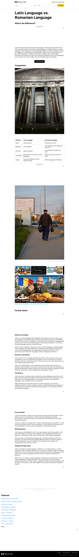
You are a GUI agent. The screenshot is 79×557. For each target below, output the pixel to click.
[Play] (54, 270)
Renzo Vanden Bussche (53, 135)
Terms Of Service (66, 552)
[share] (61, 279)
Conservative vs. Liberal (8, 507)
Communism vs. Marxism (8, 510)
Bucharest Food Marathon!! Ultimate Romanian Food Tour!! (39, 277)
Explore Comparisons (58, 2)
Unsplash (62, 135)
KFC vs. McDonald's (7, 524)
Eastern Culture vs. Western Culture (11, 501)
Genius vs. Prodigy (6, 504)
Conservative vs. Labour (8, 515)
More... (3, 526)
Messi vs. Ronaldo (6, 512)
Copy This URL (39, 61)
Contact (59, 552)
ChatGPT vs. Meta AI (7, 518)
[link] (17, 277)
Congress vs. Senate (7, 521)
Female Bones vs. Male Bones (9, 498)
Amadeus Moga (55, 261)
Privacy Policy (75, 552)
